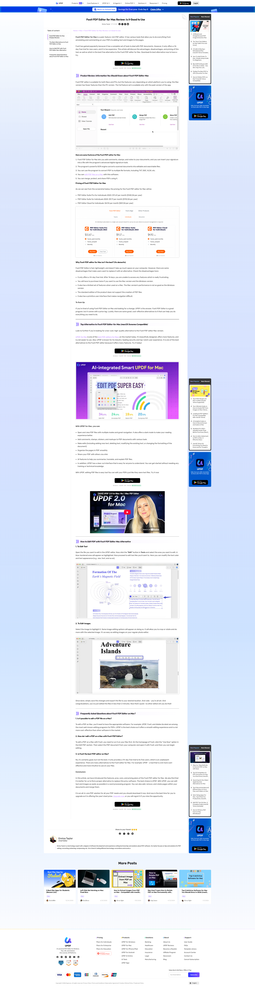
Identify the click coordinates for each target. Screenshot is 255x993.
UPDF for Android (128, 952)
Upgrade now (118, 796)
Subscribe (193, 975)
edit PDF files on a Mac (94, 174)
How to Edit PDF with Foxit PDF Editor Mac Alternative (57, 49)
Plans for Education (103, 949)
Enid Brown (86, 900)
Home (75, 31)
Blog (165, 959)
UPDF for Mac (81, 337)
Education (149, 949)
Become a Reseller (170, 949)
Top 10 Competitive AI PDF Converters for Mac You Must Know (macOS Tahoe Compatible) (200, 774)
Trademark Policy (139, 983)
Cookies (122, 983)
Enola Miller (52, 900)
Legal (147, 956)
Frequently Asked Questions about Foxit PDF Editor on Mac (58, 55)
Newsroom (167, 956)
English (194, 983)
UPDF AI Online (127, 956)
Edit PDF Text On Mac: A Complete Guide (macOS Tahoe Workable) (200, 804)
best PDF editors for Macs (108, 337)
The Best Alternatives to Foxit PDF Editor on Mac (58, 43)
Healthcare (149, 945)
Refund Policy (129, 983)
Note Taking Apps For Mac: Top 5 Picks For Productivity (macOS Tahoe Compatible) (199, 797)
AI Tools (124, 959)
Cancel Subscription (191, 959)
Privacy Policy (87, 983)
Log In (196, 3)
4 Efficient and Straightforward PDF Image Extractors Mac (200, 36)
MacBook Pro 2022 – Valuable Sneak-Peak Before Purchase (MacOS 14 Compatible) (201, 430)
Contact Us (188, 956)
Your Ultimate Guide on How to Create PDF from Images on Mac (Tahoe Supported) (200, 408)
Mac (80, 31)
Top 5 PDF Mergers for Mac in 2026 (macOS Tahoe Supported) (200, 400)
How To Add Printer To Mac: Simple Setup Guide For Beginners (200, 58)
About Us (166, 942)
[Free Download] (184, 3)
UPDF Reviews (168, 945)
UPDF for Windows (128, 942)
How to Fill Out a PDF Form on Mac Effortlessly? (199, 811)
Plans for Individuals (104, 942)
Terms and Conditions (98, 983)
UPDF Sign (125, 963)
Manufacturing (150, 959)
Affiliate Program (169, 952)
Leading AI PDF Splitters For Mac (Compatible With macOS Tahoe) (200, 415)
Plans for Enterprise (103, 945)
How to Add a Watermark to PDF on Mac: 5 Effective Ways (200, 438)
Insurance (148, 952)
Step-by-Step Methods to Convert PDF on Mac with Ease (200, 767)
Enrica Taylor (106, 24)
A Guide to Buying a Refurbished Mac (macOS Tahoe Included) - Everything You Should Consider (200, 51)
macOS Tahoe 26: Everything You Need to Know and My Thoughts (200, 445)
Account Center (190, 952)
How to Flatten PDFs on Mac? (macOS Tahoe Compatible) (200, 79)
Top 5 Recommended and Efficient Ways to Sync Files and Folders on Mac (201, 789)
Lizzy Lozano (153, 900)
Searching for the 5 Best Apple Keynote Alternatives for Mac (200, 782)
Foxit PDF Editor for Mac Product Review (57, 37)
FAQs (186, 945)
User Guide (188, 942)
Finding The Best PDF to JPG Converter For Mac (200, 72)
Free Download (184, 3)
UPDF (61, 3)
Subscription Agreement (112, 983)
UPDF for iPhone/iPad (130, 949)
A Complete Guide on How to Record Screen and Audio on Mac (200, 423)
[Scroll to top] (250, 988)
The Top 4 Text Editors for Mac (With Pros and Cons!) (200, 43)
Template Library (190, 949)
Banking (148, 942)
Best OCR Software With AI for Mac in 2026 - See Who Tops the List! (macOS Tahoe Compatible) (200, 66)
